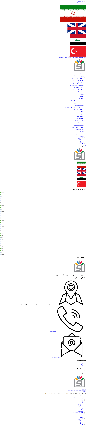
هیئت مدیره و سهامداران (78, 396)
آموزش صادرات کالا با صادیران (77, 100)
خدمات (82, 400)
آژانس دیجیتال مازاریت (48, 393)
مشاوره (81, 113)
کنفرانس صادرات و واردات (77, 89)
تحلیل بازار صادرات (79, 131)
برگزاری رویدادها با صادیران (77, 78)
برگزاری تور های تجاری (78, 109)
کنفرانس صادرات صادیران (78, 82)
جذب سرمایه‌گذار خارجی (78, 133)
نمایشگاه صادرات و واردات (77, 80)
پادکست (79, 405)
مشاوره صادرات (80, 118)
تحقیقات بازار (80, 122)
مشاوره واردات (80, 116)
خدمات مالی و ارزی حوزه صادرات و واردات (74, 107)
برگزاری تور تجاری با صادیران (77, 111)
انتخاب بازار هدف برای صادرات (77, 127)
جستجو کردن (83, 146)
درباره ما (81, 407)
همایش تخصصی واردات (78, 87)
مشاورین (81, 401)
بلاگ (82, 402)
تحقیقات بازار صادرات (78, 125)
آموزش (81, 96)
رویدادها (81, 399)
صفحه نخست (80, 395)
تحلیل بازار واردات (79, 129)
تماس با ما (81, 408)
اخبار (82, 398)
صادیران (66, 393)
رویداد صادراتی (80, 91)
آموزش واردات (80, 98)
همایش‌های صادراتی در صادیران (76, 85)
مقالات (79, 404)
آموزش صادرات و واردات (78, 102)
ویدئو (80, 406)
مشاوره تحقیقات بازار (78, 120)
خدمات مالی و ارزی (79, 105)
